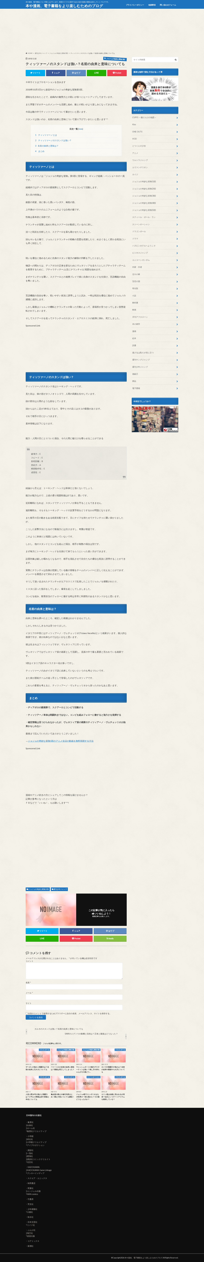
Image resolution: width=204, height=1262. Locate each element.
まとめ (40, 151)
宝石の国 (136, 281)
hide (80, 129)
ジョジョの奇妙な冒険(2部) (144, 188)
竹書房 (30, 1199)
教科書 (135, 302)
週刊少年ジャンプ (60, 889)
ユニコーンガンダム (141, 260)
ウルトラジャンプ (140, 160)
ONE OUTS (137, 131)
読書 (134, 345)
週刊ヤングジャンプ (141, 359)
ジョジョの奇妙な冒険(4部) (144, 203)
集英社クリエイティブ (36, 1131)
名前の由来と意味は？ (47, 145)
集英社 (30, 1122)
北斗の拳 (136, 274)
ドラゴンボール (139, 231)
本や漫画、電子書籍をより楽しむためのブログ (64, 5)
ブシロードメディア (36, 1173)
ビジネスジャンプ (140, 253)
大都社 (30, 1212)
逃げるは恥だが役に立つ (143, 352)
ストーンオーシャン (141, 224)
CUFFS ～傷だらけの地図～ (144, 117)
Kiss (134, 124)
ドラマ (135, 238)
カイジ (135, 174)
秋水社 (30, 1217)
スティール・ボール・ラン (144, 217)
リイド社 (31, 1225)
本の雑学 (136, 324)
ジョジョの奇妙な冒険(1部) (144, 181)
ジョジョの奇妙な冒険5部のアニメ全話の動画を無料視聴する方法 (61, 741)
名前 (28, 982)
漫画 (134, 331)
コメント (29, 961)
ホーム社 (31, 1128)
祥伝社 (30, 1139)
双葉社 (30, 1188)
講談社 (30, 1150)
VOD (134, 139)
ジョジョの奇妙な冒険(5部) (38, 889)
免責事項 (152, 5)
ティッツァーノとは (46, 135)
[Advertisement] (102, 30)
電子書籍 (136, 388)
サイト (29, 1003)
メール (29, 993)
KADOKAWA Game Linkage (39, 1170)
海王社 (30, 1233)
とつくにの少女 (139, 146)
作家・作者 (137, 267)
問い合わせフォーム (168, 5)
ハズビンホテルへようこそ (144, 245)
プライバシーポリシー (135, 5)
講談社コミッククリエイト (38, 1159)
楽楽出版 (31, 1236)
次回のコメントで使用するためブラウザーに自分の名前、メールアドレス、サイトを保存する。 (69, 1013)
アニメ (135, 153)
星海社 (30, 1156)
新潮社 (30, 1246)
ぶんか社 (31, 1230)
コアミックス (33, 1241)
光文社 (30, 1162)
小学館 (30, 1136)
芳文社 (30, 1204)
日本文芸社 (32, 1222)
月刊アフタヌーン (140, 317)
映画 (134, 310)
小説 (134, 295)
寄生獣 (135, 288)
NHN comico (32, 1194)
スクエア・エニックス (37, 1178)
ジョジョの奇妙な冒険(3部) (144, 196)
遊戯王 (135, 374)
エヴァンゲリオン (140, 167)
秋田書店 (31, 1183)
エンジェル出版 (34, 1191)
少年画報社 (32, 1209)
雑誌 (134, 381)
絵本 (134, 338)
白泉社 (30, 1125)
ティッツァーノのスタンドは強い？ (53, 140)
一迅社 (30, 1153)
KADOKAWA (34, 1167)
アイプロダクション (36, 1145)
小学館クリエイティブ (36, 1142)
